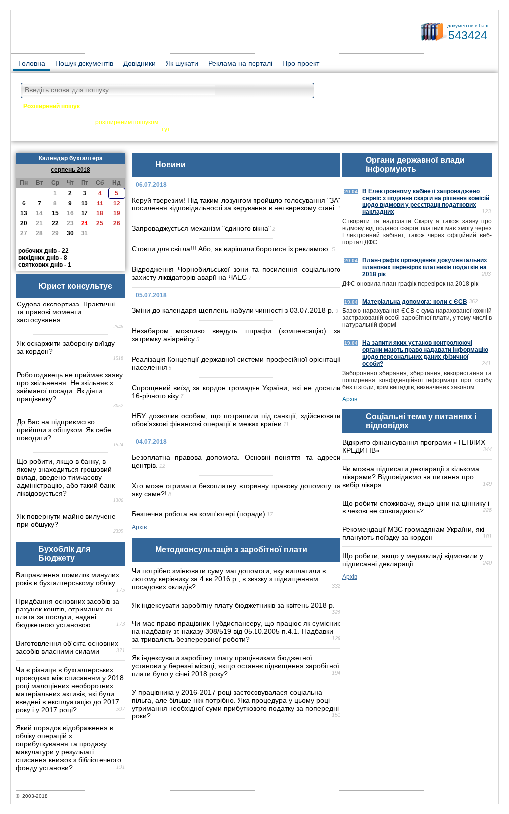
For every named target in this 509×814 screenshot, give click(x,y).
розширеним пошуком (126, 122)
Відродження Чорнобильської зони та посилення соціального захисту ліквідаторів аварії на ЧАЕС (236, 273)
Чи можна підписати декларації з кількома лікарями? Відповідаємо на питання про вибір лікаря (410, 477)
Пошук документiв (84, 63)
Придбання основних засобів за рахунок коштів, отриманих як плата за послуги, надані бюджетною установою (67, 613)
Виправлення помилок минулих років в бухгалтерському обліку (67, 579)
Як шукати (182, 63)
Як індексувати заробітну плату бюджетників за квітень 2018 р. (233, 605)
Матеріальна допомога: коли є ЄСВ (414, 301)
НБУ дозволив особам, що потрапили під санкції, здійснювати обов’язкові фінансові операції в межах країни (236, 420)
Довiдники (139, 63)
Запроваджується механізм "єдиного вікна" (201, 228)
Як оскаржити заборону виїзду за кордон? (66, 347)
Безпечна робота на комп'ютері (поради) (198, 514)
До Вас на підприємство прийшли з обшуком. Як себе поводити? (64, 430)
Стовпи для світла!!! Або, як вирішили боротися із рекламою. (231, 249)
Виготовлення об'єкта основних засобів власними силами (67, 647)
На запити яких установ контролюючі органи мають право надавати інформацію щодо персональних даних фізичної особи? (425, 353)
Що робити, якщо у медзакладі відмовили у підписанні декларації (412, 560)
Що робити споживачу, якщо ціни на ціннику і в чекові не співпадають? (415, 507)
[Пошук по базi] (304, 91)
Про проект (300, 63)
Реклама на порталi (240, 63)
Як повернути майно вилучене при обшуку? (66, 520)
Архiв (139, 527)
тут (165, 129)
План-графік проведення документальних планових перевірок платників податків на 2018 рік (424, 267)
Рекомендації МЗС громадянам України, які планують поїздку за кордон (413, 533)
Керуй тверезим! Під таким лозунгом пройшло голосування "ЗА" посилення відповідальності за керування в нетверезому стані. (236, 204)
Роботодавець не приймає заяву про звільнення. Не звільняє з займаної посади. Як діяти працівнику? (70, 387)
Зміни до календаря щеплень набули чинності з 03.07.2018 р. (233, 310)
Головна (31, 63)
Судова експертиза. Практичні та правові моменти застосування (66, 312)
